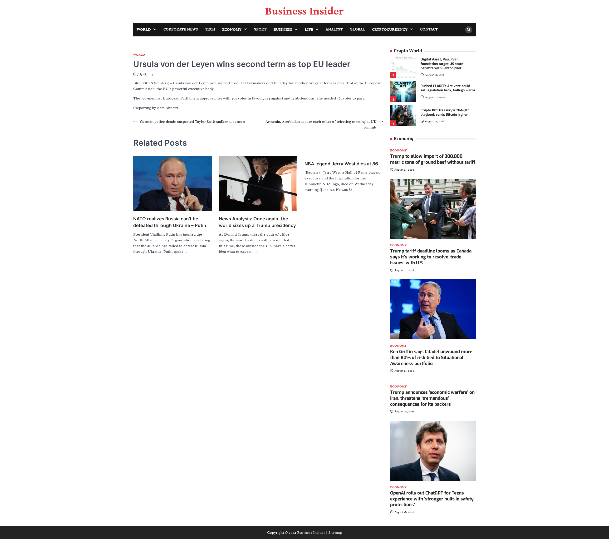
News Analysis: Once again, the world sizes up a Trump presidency (257, 222)
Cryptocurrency (390, 29)
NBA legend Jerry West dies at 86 (341, 164)
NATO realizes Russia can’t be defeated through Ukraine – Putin (169, 222)
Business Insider (304, 11)
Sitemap (335, 532)
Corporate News (180, 29)
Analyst (334, 29)
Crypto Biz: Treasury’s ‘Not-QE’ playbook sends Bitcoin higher (445, 112)
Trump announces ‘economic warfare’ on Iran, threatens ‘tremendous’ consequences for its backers (432, 398)
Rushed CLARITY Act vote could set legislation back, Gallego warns (448, 88)
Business (283, 29)
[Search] (468, 29)
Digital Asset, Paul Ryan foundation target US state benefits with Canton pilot (442, 63)
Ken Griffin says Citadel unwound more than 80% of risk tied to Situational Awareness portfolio (431, 357)
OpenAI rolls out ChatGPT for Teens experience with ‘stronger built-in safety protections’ (432, 499)
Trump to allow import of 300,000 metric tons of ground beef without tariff (432, 159)
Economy (231, 29)
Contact (429, 29)
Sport (260, 29)
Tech (210, 29)
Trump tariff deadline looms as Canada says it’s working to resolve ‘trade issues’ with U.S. (430, 257)
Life (309, 29)
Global (357, 29)
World (144, 29)
